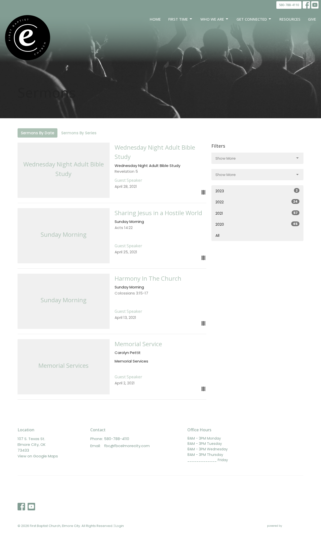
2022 (256, 202)
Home (155, 19)
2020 (256, 224)
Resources (289, 19)
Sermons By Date (37, 133)
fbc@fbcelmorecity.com (127, 445)
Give (312, 19)
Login (119, 525)
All (217, 235)
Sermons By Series (79, 133)
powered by (283, 530)
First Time (178, 19)
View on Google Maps (38, 456)
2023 (256, 191)
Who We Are (212, 19)
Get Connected (251, 19)
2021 (256, 213)
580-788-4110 (289, 5)
